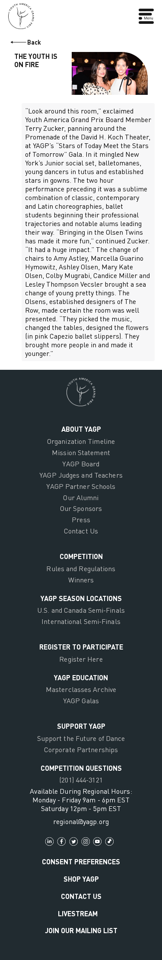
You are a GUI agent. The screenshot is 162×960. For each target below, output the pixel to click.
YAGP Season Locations (81, 598)
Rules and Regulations (80, 568)
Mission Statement (81, 452)
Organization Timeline (81, 441)
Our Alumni (80, 497)
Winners (81, 579)
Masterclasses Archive (81, 689)
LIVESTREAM (78, 913)
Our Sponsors (81, 508)
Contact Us (81, 531)
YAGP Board (80, 463)
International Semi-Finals (81, 621)
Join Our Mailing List (81, 930)
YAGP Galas (81, 700)
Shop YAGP (81, 879)
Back (34, 42)
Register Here (80, 659)
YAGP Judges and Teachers (80, 475)
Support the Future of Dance (81, 738)
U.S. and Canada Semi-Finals (81, 610)
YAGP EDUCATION (81, 677)
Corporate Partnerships (81, 749)
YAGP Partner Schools (80, 486)
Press (81, 519)
